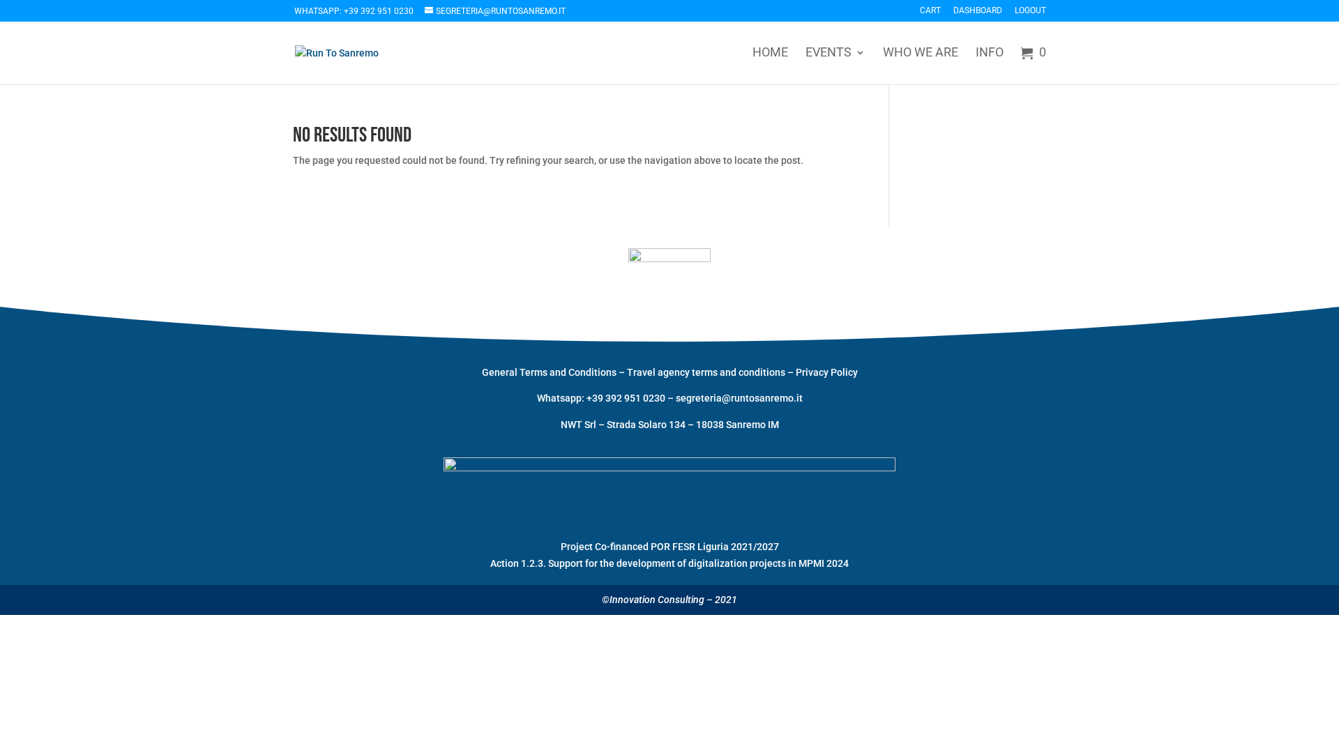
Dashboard (977, 10)
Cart (930, 10)
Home (770, 53)
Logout (1030, 10)
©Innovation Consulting (653, 599)
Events (828, 53)
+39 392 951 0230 (627, 398)
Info (990, 53)
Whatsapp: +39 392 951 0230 (354, 11)
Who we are (920, 53)
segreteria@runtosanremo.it (739, 398)
